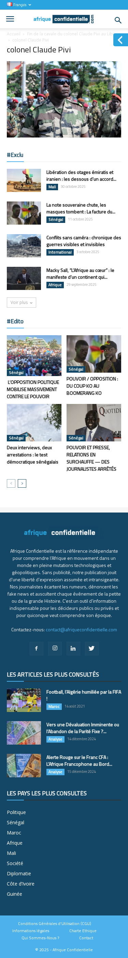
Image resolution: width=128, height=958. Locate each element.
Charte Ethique (83, 931)
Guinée (14, 894)
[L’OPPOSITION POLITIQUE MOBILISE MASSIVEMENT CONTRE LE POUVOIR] (34, 355)
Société (15, 863)
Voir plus (19, 302)
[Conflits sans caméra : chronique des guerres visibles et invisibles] (24, 246)
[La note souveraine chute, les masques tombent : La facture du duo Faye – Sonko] (24, 213)
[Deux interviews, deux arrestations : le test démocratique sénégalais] (34, 422)
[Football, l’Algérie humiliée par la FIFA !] (24, 700)
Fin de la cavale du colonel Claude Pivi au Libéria (73, 34)
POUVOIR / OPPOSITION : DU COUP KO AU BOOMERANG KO (92, 385)
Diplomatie (19, 873)
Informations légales (30, 931)
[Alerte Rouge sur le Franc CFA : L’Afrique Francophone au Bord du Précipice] (24, 765)
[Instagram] (55, 648)
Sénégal (55, 219)
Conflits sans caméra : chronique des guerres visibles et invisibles (83, 241)
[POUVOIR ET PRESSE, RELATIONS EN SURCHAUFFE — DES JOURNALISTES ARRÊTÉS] (94, 422)
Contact (86, 938)
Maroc (54, 706)
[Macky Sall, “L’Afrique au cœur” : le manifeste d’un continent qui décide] (24, 278)
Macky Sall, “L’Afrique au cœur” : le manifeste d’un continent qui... (80, 273)
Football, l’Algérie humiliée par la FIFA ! (83, 695)
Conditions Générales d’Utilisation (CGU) (54, 924)
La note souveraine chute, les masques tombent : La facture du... (80, 208)
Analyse (55, 739)
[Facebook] (36, 648)
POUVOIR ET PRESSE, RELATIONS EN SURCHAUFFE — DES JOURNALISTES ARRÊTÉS (91, 458)
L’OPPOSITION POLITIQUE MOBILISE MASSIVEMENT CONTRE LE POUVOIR (33, 389)
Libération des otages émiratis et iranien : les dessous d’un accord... (81, 175)
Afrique (55, 285)
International (60, 252)
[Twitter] (92, 648)
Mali (52, 187)
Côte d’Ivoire (20, 883)
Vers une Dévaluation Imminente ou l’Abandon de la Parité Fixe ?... (82, 728)
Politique (16, 812)
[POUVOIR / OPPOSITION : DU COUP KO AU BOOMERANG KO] (94, 354)
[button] (118, 20)
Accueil (13, 34)
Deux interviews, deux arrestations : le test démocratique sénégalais (32, 454)
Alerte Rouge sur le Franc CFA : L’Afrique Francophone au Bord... (79, 760)
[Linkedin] (73, 648)
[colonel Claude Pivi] (64, 136)
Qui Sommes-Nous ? (40, 938)
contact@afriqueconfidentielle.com (81, 629)
